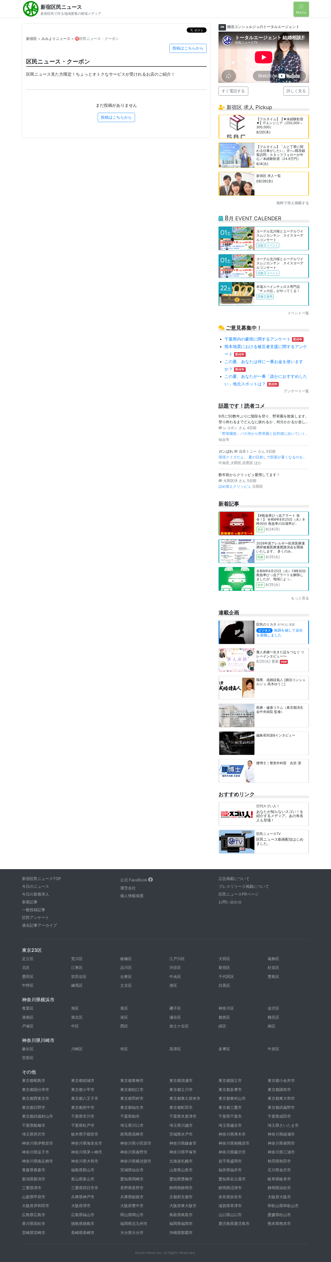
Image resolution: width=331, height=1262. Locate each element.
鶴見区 (273, 1017)
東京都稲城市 (82, 1080)
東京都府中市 (82, 1107)
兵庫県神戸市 (82, 1196)
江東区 (77, 967)
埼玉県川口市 (132, 1125)
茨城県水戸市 (181, 1134)
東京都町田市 (181, 1107)
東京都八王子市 (84, 1098)
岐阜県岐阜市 (279, 1178)
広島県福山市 (82, 1214)
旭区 (75, 1008)
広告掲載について (234, 878)
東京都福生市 (132, 1107)
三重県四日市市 (84, 1187)
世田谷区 (79, 976)
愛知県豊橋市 (181, 1178)
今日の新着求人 (35, 894)
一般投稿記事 (33, 909)
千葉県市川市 (82, 1116)
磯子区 (175, 1008)
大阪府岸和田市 (35, 1205)
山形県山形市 (181, 1169)
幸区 (124, 1048)
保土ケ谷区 (179, 1026)
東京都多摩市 (230, 1089)
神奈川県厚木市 (232, 1134)
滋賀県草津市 (230, 1205)
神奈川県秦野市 (133, 1152)
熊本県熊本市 (279, 1223)
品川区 (126, 967)
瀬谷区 (175, 1017)
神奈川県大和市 (84, 1161)
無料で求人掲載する (292, 203)
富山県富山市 (82, 1178)
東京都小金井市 (281, 1080)
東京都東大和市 (281, 1098)
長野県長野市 (132, 1187)
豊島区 (273, 976)
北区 (26, 967)
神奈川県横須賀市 (135, 1161)
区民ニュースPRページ (239, 894)
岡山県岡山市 (132, 1214)
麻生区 (28, 1048)
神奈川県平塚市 (183, 1152)
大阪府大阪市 (279, 1196)
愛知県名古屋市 (232, 1178)
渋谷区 (175, 967)
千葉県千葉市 (230, 1116)
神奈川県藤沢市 (232, 1152)
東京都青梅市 (132, 1080)
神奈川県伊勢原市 (37, 1143)
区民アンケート (35, 917)
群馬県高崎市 (132, 1134)
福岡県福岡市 (181, 1223)
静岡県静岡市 (181, 1187)
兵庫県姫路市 (132, 1196)
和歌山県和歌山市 (283, 1205)
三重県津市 (31, 1187)
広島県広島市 (33, 1214)
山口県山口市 (230, 1214)
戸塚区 (28, 1026)
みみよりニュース (55, 38)
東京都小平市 (82, 1089)
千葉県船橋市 (33, 1125)
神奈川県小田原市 (135, 1143)
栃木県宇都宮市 (84, 1134)
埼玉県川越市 (181, 1125)
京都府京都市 (181, 1196)
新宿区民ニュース (61, 7)
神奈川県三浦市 (281, 1152)
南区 (271, 1026)
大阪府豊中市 (132, 1205)
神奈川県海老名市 (86, 1143)
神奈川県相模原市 (234, 1143)
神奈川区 (226, 1008)
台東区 (126, 976)
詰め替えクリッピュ (235, 486)
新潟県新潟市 (33, 1178)
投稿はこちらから (188, 48)
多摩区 (224, 1048)
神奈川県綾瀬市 (281, 1134)
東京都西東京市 (35, 1098)
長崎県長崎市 (82, 1232)
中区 (75, 1026)
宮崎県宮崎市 (33, 1232)
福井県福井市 (230, 1169)
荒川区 (77, 958)
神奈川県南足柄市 (37, 1161)
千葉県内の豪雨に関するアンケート (263, 339)
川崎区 (77, 1048)
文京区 (126, 985)
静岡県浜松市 (279, 1187)
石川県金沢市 (279, 1169)
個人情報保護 (132, 895)
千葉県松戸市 (82, 1125)
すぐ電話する (233, 90)
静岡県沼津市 (230, 1187)
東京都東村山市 (232, 1098)
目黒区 (224, 985)
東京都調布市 (279, 1089)
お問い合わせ (230, 901)
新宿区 (31, 38)
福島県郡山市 (82, 1169)
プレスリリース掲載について (244, 886)
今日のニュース (35, 886)
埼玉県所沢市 (33, 1134)
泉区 (124, 1008)
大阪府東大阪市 (183, 1205)
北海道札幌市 (181, 1161)
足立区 (28, 958)
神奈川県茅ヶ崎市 (86, 1152)
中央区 (175, 976)
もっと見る (300, 598)
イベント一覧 (298, 313)
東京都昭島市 (33, 1080)
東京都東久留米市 (184, 1098)
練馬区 (77, 985)
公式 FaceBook (134, 879)
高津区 (175, 1048)
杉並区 (273, 967)
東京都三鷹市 (230, 1107)
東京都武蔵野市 (281, 1107)
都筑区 (224, 1017)
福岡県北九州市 (133, 1223)
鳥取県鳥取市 (181, 1214)
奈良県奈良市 (230, 1196)
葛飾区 (273, 958)
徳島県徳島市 (82, 1223)
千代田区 (226, 976)
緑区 (222, 1026)
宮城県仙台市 (132, 1169)
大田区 (224, 958)
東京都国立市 (230, 1080)
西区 (124, 1026)
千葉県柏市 (130, 1116)
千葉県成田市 (279, 1116)
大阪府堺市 (81, 1205)
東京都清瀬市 (181, 1080)
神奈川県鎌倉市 (183, 1143)
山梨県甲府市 (33, 1196)
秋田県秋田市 (279, 1161)
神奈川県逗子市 (35, 1152)
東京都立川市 (181, 1089)
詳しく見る (296, 90)
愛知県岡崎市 (132, 1178)
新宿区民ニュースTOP (41, 878)
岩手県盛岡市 (230, 1161)
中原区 (273, 1048)
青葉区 (28, 1008)
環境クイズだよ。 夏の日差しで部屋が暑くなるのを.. (262, 457)
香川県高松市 (33, 1223)
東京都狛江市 (132, 1089)
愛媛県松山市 (279, 1214)
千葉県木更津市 (183, 1116)
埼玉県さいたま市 (283, 1125)
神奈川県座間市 (281, 1143)
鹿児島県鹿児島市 (234, 1223)
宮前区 (28, 1057)
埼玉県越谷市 (230, 1125)
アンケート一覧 (296, 391)
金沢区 (273, 1008)
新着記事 (29, 901)
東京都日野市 (33, 1107)
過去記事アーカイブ (39, 925)
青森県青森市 (33, 1169)
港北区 (77, 1017)
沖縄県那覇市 (181, 1232)
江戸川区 (177, 958)
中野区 (28, 985)
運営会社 (128, 887)
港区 (173, 985)
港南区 (28, 1017)
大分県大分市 (132, 1232)
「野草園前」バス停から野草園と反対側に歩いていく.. (263, 433)
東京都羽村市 (132, 1098)
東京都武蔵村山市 (37, 1116)
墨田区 (28, 976)
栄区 (124, 1017)
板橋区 (126, 958)
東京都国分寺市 (35, 1089)
